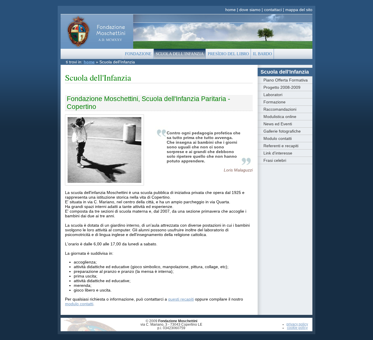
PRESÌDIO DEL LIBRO (228, 54)
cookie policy (297, 327)
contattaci (273, 9)
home (230, 9)
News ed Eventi (277, 124)
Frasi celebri (274, 160)
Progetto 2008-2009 (281, 87)
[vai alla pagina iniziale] (97, 31)
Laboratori (272, 94)
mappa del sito (298, 9)
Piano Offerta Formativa (285, 80)
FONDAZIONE (138, 54)
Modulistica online (279, 116)
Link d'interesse (277, 153)
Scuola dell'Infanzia (285, 72)
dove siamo (250, 9)
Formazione (274, 102)
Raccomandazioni (279, 109)
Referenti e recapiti (280, 145)
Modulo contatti (277, 138)
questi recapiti (181, 299)
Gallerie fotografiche (282, 131)
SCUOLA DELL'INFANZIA (180, 54)
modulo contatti (79, 303)
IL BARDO (262, 54)
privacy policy (297, 324)
